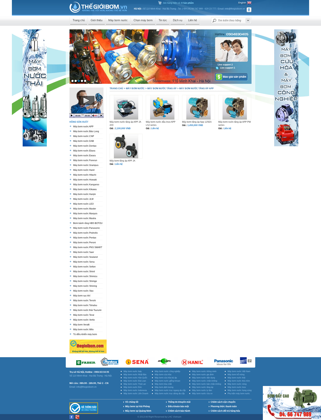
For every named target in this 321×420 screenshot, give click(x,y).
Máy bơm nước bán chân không (206, 384)
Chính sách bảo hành (179, 411)
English (242, 2)
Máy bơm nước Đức (133, 387)
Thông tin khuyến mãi (179, 402)
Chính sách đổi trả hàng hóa (225, 411)
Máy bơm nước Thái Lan (135, 384)
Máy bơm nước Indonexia (135, 390)
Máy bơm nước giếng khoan (167, 381)
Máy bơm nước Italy (133, 371)
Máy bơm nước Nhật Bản (135, 374)
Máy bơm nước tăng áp (161, 88)
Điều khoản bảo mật (178, 406)
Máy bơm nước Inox (237, 387)
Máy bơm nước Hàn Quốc (135, 378)
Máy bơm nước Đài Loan (135, 381)
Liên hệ (155, 128)
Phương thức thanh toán (224, 406)
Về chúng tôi (131, 402)
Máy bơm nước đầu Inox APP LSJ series (160, 123)
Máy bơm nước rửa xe (202, 393)
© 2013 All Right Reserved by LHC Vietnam (159, 417)
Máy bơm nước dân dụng (203, 378)
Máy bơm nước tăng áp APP (196, 88)
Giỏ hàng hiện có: (178, 3)
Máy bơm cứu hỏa (163, 374)
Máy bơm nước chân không (204, 381)
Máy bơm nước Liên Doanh (136, 393)
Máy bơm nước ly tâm (202, 390)
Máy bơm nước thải (236, 378)
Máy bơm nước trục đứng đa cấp (170, 393)
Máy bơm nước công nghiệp (167, 371)
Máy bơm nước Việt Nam (239, 371)
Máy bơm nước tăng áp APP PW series (234, 123)
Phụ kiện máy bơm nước (239, 393)
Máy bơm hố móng (236, 374)
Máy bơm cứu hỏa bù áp (166, 378)
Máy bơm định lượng (164, 387)
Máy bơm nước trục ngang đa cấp (170, 390)
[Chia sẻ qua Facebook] (71, 418)
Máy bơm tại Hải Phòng (137, 406)
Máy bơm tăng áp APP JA (122, 160)
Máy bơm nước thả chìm (239, 381)
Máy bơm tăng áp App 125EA (197, 122)
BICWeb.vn (210, 417)
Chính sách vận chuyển (223, 402)
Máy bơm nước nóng (237, 384)
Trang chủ (116, 88)
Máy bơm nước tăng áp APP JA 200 (125, 123)
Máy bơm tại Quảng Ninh (138, 411)
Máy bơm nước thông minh (204, 371)
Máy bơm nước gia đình (203, 374)
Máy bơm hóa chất (163, 384)
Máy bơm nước (135, 88)
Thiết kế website (191, 417)
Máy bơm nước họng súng (240, 390)
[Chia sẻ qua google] (77, 418)
